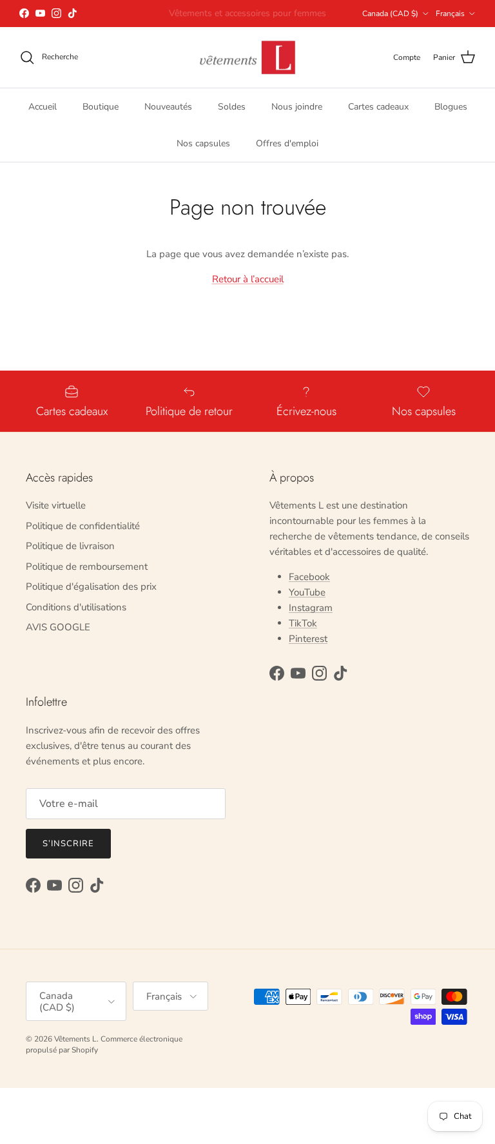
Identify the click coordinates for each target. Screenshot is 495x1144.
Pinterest (308, 638)
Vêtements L (75, 1039)
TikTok (303, 623)
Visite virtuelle (56, 505)
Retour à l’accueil (248, 279)
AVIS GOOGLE (58, 627)
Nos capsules (203, 143)
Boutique (100, 107)
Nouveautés (168, 107)
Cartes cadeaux (378, 107)
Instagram (311, 607)
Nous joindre (296, 107)
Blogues (450, 107)
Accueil (42, 107)
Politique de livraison (70, 545)
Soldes (232, 107)
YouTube (307, 592)
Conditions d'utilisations (76, 607)
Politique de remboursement (87, 566)
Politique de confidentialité (83, 525)
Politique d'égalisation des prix (91, 586)
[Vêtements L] (247, 57)
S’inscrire (68, 843)
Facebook (309, 576)
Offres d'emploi (287, 143)
